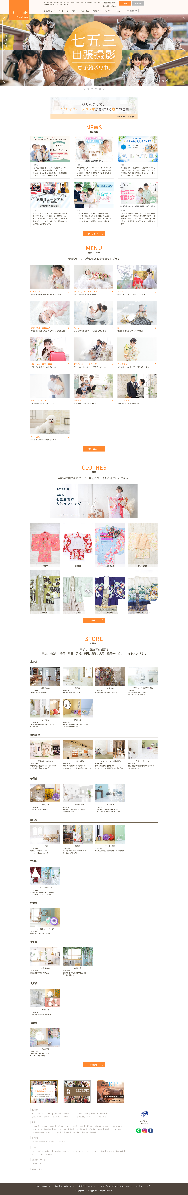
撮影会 (51, 1142)
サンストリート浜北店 (53, 1132)
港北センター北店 (60, 1129)
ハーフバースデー (77, 1113)
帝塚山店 (85, 1132)
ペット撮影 (102, 1117)
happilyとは (45, 1186)
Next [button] (184, 50)
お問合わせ (138, 3)
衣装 (74, 11)
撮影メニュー (93, 449)
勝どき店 (60, 1126)
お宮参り (48, 1113)
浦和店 (107, 1129)
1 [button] (84, 89)
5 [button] (100, 89)
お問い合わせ (91, 1186)
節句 (86, 1113)
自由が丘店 (35, 1126)
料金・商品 (85, 11)
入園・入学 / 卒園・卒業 (99, 1113)
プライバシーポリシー (68, 1186)
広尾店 (52, 1126)
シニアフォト (91, 1117)
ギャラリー (108, 11)
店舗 (33, 1122)
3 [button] (92, 89)
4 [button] (96, 89)
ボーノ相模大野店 (116, 1126)
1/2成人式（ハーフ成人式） (41, 1117)
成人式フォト (57, 1117)
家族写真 (82, 1117)
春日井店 (76, 1132)
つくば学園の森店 (38, 1132)
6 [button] (104, 89)
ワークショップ (61, 1142)
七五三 (34, 1113)
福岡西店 (93, 1132)
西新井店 (89, 1126)
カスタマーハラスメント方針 (128, 1186)
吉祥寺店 (44, 1126)
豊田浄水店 (67, 1132)
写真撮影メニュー (38, 1109)
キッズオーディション (39, 1142)
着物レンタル (37, 1169)
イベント (35, 1137)
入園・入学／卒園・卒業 (115, 1151)
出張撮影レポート (38, 1159)
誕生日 (40, 1113)
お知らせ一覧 (93, 233)
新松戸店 (71, 1129)
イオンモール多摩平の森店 (74, 1126)
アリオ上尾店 (116, 1129)
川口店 (100, 1129)
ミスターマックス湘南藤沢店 (41, 1129)
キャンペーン (64, 11)
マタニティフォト (70, 1117)
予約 (125, 3)
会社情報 (55, 1186)
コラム (34, 1147)
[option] (94, 50)
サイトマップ (145, 1186)
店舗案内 (95, 11)
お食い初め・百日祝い (61, 1113)
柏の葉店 (92, 1129)
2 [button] (88, 89)
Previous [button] (3, 50)
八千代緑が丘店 (81, 1129)
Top (37, 1186)
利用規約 (81, 1186)
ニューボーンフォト (78, 1151)
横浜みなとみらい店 (101, 1126)
